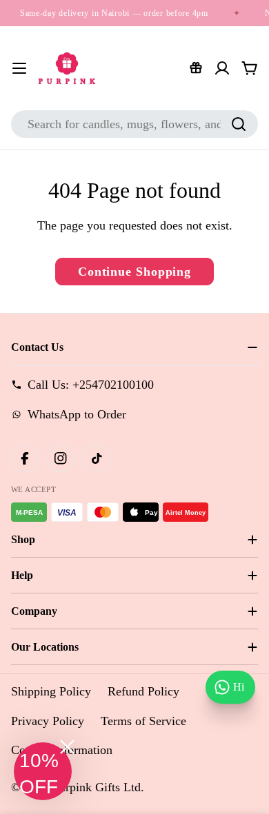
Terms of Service (143, 721)
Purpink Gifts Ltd (96, 787)
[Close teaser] (67, 746)
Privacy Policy (47, 721)
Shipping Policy (51, 691)
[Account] (222, 68)
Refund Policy (143, 691)
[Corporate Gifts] (196, 68)
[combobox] (134, 124)
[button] (43, 771)
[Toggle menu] (19, 68)
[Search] (238, 124)
